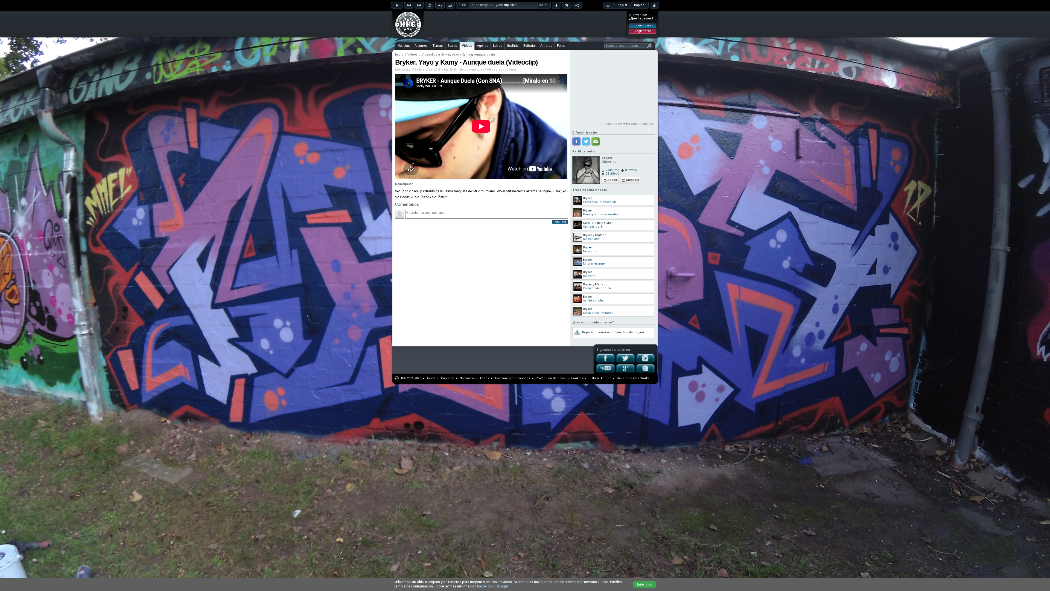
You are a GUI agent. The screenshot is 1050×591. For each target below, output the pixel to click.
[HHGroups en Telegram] (645, 372)
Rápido (639, 5)
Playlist (622, 5)
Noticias (404, 46)
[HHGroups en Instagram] (645, 362)
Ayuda (431, 378)
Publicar (560, 222)
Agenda (482, 46)
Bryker (445, 54)
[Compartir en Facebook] (576, 141)
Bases (452, 46)
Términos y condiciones (512, 378)
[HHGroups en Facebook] (605, 362)
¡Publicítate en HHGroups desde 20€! (627, 124)
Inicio (399, 54)
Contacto (447, 378)
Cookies (577, 378)
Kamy (466, 54)
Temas (437, 46)
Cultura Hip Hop (599, 378)
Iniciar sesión (643, 25)
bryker (607, 158)
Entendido (644, 584)
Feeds (484, 378)
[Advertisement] (525, 23)
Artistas (546, 46)
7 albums (612, 170)
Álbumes (421, 46)
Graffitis (513, 46)
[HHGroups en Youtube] (605, 372)
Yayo (455, 54)
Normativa (467, 378)
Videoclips (429, 54)
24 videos (612, 173)
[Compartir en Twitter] (586, 141)
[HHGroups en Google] (625, 372)
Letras (497, 46)
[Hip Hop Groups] (406, 37)
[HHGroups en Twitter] (625, 362)
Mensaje (632, 180)
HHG (403, 378)
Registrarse (642, 31)
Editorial (529, 46)
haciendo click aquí (492, 586)
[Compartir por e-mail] (595, 141)
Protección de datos (551, 378)
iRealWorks (641, 378)
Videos (467, 46)
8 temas (631, 170)
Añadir (612, 180)
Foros (561, 46)
